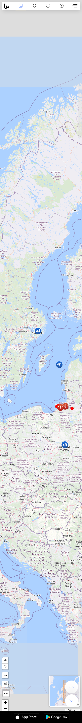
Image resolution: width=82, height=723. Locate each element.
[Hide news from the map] (5, 684)
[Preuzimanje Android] (56, 717)
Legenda (61, 8)
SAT (6, 693)
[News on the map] (8, 6)
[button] (72, 408)
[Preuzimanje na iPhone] (26, 717)
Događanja (21, 8)
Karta (34, 8)
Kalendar (48, 8)
